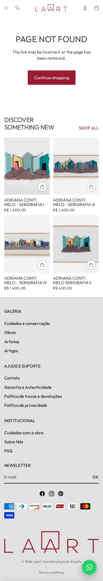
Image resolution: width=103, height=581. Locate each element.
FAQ (8, 451)
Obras (10, 332)
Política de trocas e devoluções (33, 396)
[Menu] (6, 8)
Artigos (11, 351)
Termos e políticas (51, 572)
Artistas (11, 341)
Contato (12, 378)
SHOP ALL (89, 128)
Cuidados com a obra (23, 432)
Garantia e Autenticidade (28, 387)
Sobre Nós (13, 441)
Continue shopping (51, 77)
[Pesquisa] (17, 8)
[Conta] (85, 8)
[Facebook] (42, 493)
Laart (37, 562)
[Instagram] (51, 493)
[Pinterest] (61, 493)
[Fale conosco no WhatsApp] (89, 567)
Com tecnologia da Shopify (62, 562)
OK (95, 477)
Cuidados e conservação (27, 323)
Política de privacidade (25, 405)
